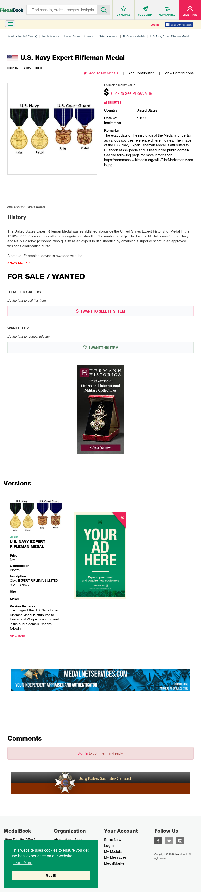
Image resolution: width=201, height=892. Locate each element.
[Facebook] (158, 840)
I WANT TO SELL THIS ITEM (102, 311)
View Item (17, 635)
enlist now (112, 839)
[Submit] (103, 9)
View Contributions (179, 72)
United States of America (78, 36)
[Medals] (12, 7)
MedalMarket (114, 863)
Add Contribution (141, 72)
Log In (109, 845)
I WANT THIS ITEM (103, 348)
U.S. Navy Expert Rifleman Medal (169, 36)
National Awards (108, 36)
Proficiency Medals (134, 36)
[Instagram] (180, 840)
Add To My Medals (103, 72)
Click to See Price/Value (131, 93)
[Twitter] (169, 840)
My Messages (115, 857)
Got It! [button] (51, 875)
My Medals (113, 851)
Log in (155, 24)
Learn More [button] (22, 863)
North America (50, 36)
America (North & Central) (22, 36)
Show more (18, 263)
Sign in (82, 753)
